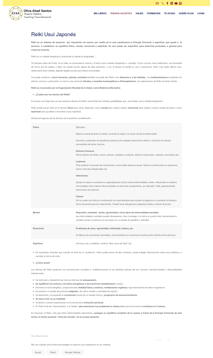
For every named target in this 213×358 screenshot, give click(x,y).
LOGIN (200, 13)
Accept (38, 352)
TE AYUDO (169, 13)
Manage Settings (72, 352)
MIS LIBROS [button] (100, 13)
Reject (53, 352)
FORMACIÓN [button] (153, 13)
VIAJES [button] (139, 13)
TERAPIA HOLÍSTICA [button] (121, 13)
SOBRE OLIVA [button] (186, 13)
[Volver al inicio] (30, 13)
